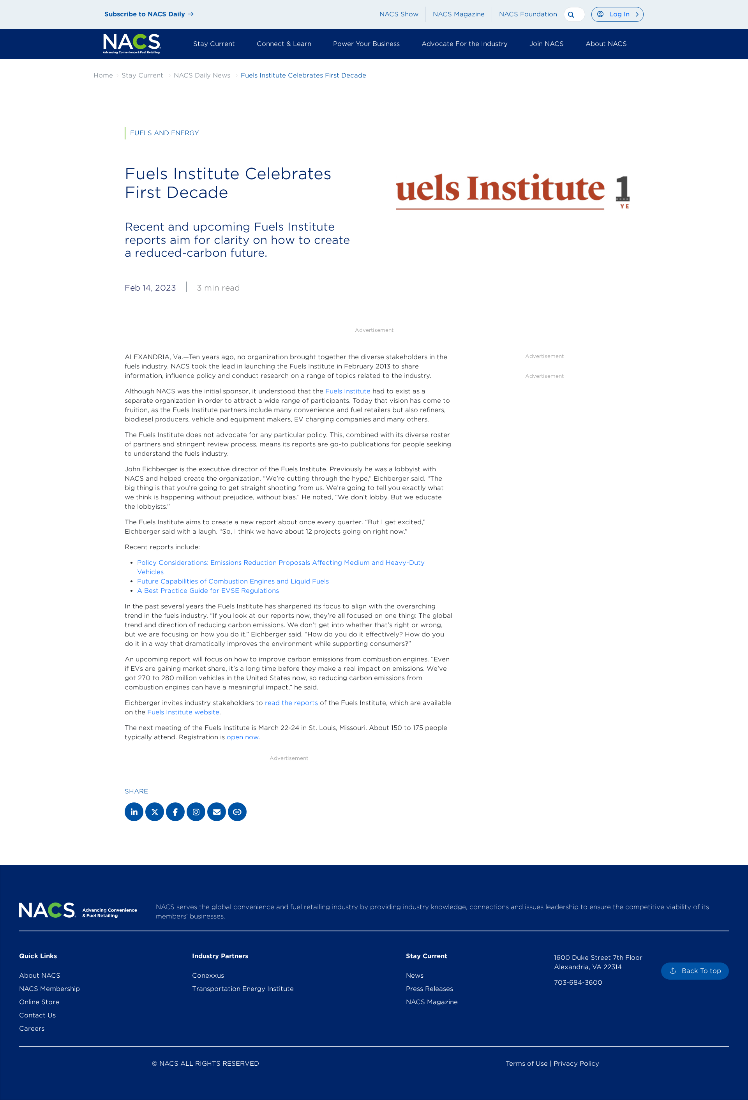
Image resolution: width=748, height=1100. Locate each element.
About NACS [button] (606, 44)
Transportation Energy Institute (243, 988)
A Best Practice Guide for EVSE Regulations (208, 590)
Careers (31, 1028)
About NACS (39, 975)
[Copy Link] (237, 811)
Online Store (39, 1002)
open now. (243, 737)
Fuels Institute (347, 391)
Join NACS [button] (546, 44)
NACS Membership (49, 988)
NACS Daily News (202, 75)
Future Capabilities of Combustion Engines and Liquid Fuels (233, 581)
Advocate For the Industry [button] (465, 44)
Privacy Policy (576, 1063)
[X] (154, 811)
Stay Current (142, 75)
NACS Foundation (528, 14)
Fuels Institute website (183, 712)
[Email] (216, 811)
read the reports (291, 703)
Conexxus (208, 975)
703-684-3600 (578, 982)
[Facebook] (175, 811)
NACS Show (398, 14)
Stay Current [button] (214, 44)
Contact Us (37, 1015)
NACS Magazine (459, 14)
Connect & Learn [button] (284, 44)
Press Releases (429, 988)
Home (103, 75)
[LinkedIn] (134, 811)
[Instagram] (196, 811)
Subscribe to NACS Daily (144, 14)
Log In (619, 14)
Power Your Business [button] (366, 44)
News (414, 975)
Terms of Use (527, 1063)
